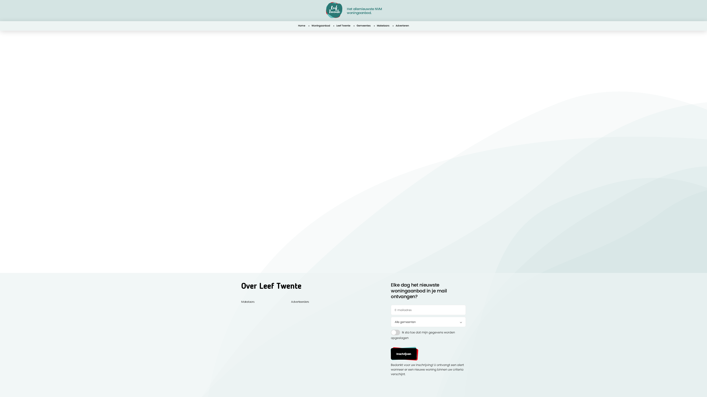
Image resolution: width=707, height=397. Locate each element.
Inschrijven (403, 354)
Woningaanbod (321, 25)
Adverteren (402, 25)
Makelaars (383, 25)
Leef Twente (343, 25)
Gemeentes (364, 25)
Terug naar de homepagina (266, 93)
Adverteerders (300, 302)
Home (301, 25)
